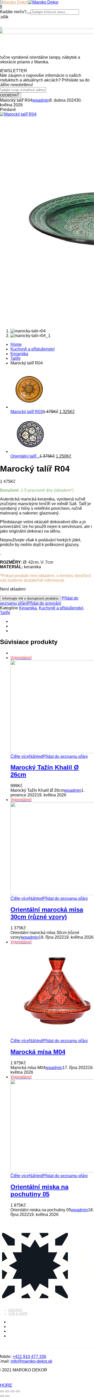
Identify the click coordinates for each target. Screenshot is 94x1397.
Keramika (19, 354)
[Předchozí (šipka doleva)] (2, 1396)
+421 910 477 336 (29, 1356)
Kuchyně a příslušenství (32, 349)
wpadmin (40, 100)
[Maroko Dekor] (43, 2)
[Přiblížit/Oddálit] (2, 1391)
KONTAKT (15, 1310)
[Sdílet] (12, 1391)
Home (16, 344)
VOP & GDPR (18, 1314)
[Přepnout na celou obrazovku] (7, 1391)
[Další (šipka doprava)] (7, 1396)
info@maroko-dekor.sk (31, 1361)
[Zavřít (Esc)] (18, 1391)
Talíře (15, 358)
